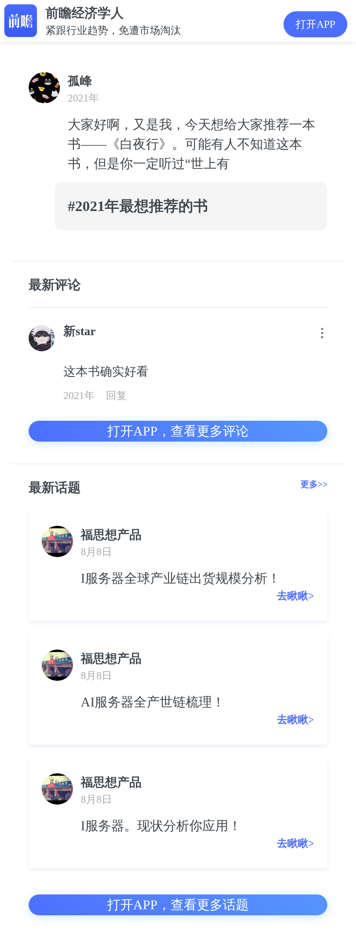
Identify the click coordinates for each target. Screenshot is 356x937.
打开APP (315, 24)
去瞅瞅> (295, 596)
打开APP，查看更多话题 (178, 904)
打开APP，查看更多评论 (178, 431)
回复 (116, 395)
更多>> (313, 484)
